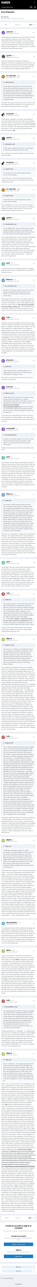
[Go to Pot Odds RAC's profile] (3, 76)
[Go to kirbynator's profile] (3, 361)
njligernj (9, 638)
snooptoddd (10, 428)
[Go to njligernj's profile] (3, 639)
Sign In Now (18, 1256)
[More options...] (34, 32)
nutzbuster (10, 114)
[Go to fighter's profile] (3, 951)
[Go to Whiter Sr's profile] (3, 280)
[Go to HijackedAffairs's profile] (3, 923)
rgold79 (9, 55)
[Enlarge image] (14, 130)
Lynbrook (5, 17)
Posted (12, 33)
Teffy (8, 317)
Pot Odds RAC (11, 76)
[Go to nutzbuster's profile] (3, 114)
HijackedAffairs (11, 922)
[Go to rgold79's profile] (3, 56)
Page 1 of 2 (18, 24)
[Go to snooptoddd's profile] (3, 429)
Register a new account (18, 1244)
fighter (8, 950)
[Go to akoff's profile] (3, 264)
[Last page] (34, 24)
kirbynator (10, 360)
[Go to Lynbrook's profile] (3, 32)
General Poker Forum (18, 18)
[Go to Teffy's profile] (3, 318)
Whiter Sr (9, 279)
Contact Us (18, 1284)
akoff (8, 263)
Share (19, 1267)
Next (31, 24)
